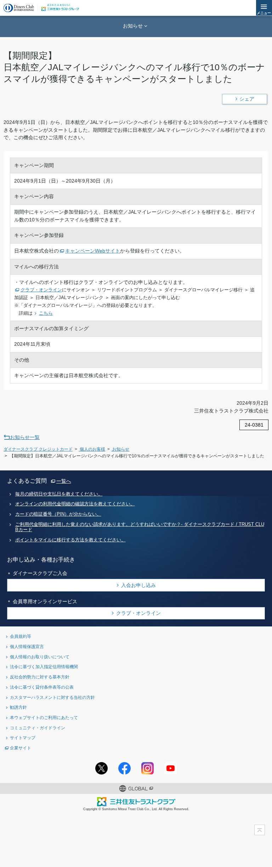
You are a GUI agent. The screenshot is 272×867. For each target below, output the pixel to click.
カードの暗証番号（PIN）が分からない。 (58, 514)
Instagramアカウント (147, 768)
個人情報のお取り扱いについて (39, 656)
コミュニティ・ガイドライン (37, 727)
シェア (246, 99)
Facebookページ (124, 768)
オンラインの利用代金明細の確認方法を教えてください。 (75, 503)
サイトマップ (22, 737)
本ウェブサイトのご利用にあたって (44, 717)
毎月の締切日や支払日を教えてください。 (59, 494)
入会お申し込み (138, 585)
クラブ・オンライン (138, 613)
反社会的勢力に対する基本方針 (39, 677)
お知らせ (133, 26)
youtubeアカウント (170, 768)
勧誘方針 (18, 707)
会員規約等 (20, 636)
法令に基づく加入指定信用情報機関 (44, 666)
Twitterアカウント (101, 768)
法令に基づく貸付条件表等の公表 (42, 687)
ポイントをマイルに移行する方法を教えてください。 (70, 540)
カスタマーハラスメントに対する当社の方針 (52, 697)
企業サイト (20, 748)
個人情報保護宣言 (27, 646)
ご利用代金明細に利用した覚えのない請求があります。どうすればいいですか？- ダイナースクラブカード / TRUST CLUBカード (139, 527)
